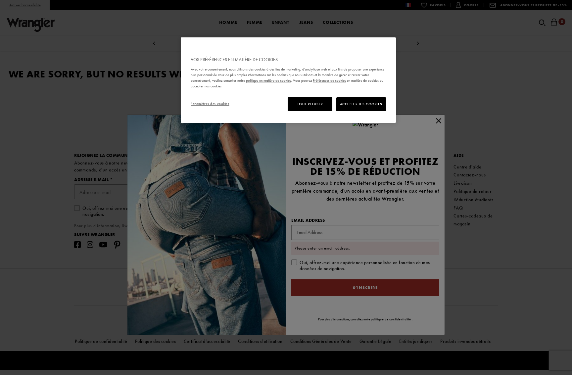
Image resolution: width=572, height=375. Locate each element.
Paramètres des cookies (210, 103)
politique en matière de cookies (268, 80)
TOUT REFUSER (310, 104)
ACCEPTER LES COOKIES (361, 104)
